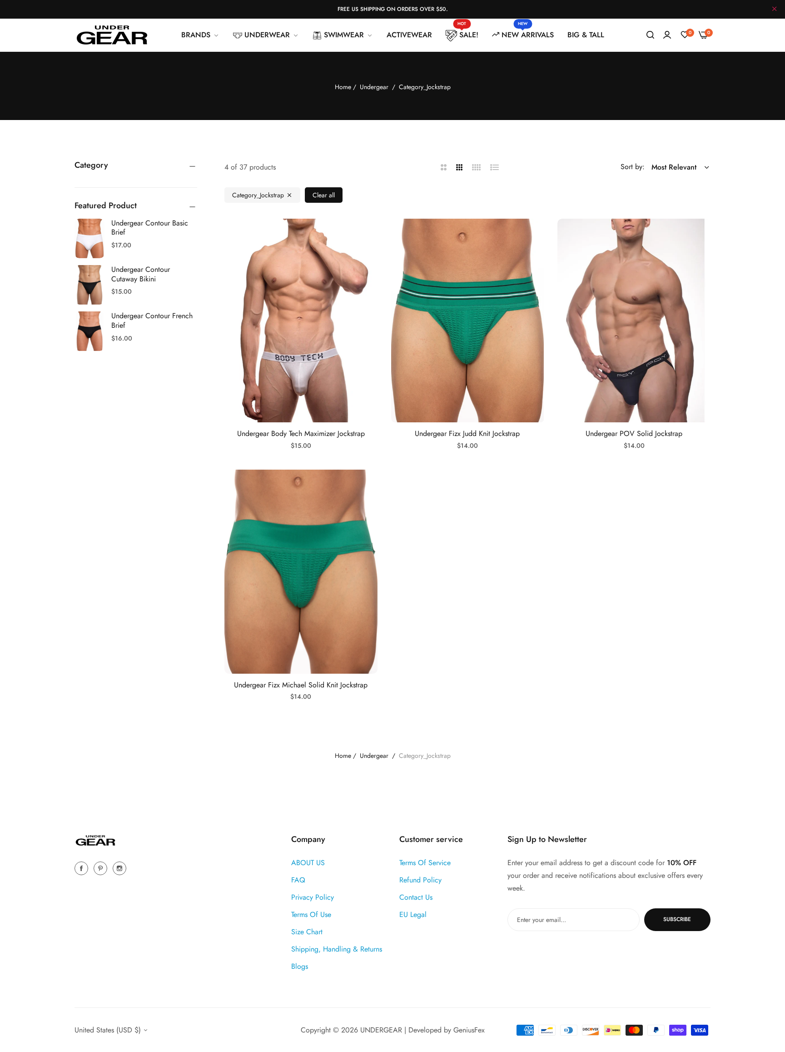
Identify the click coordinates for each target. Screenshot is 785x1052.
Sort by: (633, 166)
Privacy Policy (312, 897)
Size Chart (307, 931)
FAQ (298, 879)
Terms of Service (425, 862)
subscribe (677, 919)
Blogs (299, 966)
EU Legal (413, 914)
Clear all (324, 195)
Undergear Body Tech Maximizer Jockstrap (301, 434)
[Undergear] (112, 35)
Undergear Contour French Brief (152, 321)
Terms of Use (311, 914)
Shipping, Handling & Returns (336, 948)
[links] (83, 867)
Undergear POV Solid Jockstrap (634, 434)
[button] (367, 235)
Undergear (374, 86)
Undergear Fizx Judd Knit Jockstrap (467, 434)
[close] (774, 9)
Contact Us (415, 897)
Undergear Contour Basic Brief (149, 228)
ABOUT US (308, 862)
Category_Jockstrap (258, 195)
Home (343, 86)
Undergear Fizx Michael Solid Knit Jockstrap (301, 685)
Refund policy (420, 879)
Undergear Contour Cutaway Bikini (140, 274)
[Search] (650, 35)
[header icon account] (667, 35)
